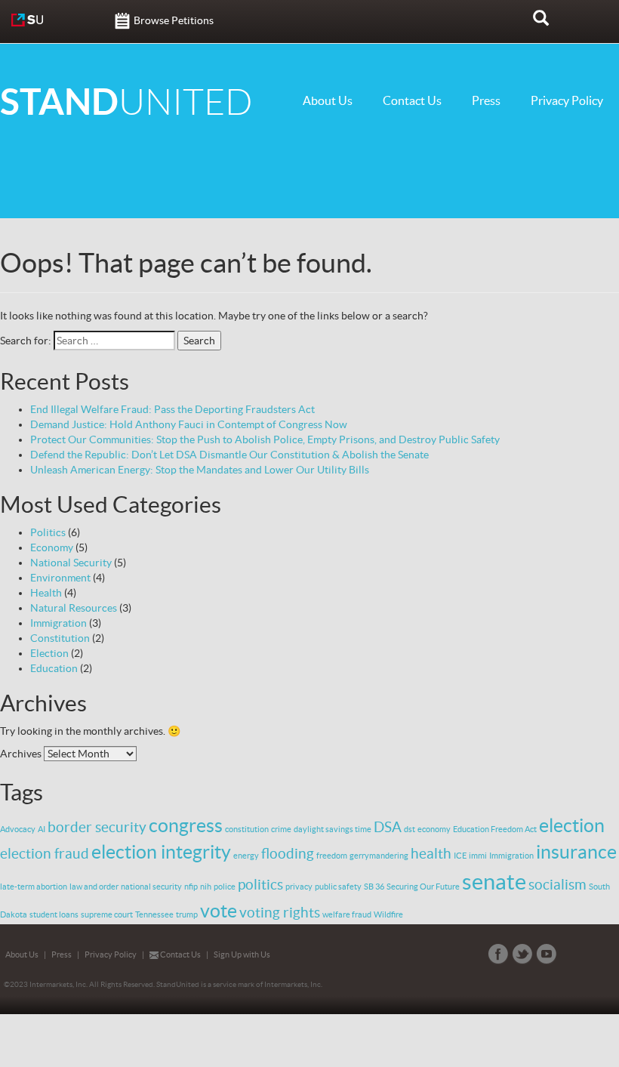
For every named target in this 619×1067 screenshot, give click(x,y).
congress (186, 825)
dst (409, 829)
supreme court (107, 914)
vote (218, 910)
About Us (328, 100)
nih (205, 886)
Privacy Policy (567, 100)
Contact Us (412, 100)
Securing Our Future (423, 886)
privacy (299, 886)
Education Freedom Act (495, 829)
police (225, 886)
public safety (338, 886)
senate (494, 881)
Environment (60, 578)
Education (54, 668)
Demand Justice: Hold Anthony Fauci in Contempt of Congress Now (188, 424)
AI (41, 829)
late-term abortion (33, 886)
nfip (191, 886)
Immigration (58, 623)
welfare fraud (346, 914)
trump (187, 914)
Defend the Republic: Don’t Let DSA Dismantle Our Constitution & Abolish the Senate (229, 455)
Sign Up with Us (242, 954)
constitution (247, 829)
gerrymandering (379, 855)
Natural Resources (73, 608)
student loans (54, 914)
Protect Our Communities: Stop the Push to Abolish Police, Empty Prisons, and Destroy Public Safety (265, 439)
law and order (94, 886)
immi (478, 855)
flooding (287, 853)
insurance (576, 851)
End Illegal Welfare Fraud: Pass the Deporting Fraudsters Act (172, 409)
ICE (460, 855)
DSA (388, 827)
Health (46, 593)
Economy (51, 547)
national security (151, 886)
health (431, 853)
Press (486, 100)
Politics (48, 532)
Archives (21, 754)
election (572, 825)
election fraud (44, 853)
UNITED (126, 102)
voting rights (279, 912)
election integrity (161, 851)
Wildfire (388, 914)
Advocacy (17, 829)
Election (49, 653)
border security (97, 827)
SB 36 (374, 886)
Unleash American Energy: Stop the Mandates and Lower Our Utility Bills (199, 470)
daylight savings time (332, 829)
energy (246, 855)
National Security (71, 563)
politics (260, 884)
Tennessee (154, 914)
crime (281, 829)
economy (434, 829)
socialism (557, 884)
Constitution (60, 638)
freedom (331, 855)
